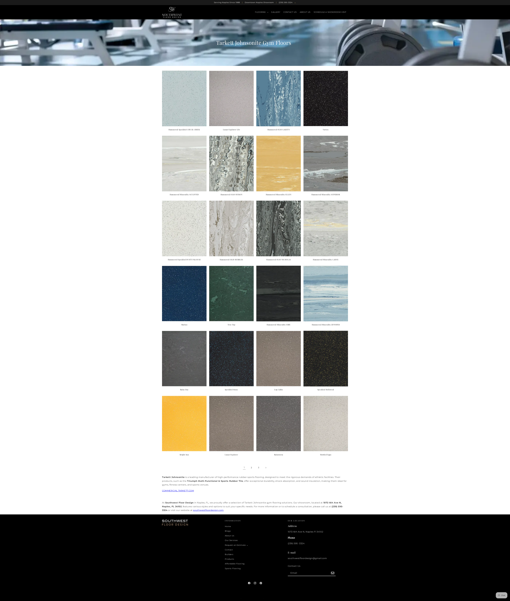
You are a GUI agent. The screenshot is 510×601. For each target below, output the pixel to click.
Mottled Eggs (325, 455)
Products (229, 559)
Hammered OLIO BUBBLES (231, 260)
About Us (229, 535)
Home (228, 526)
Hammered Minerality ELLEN (278, 194)
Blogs (228, 531)
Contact (229, 550)
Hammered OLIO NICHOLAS (278, 260)
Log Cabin (278, 390)
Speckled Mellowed (325, 390)
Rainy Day (184, 390)
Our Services (231, 540)
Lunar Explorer (231, 455)
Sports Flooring (233, 568)
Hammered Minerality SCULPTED (184, 194)
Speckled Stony (231, 390)
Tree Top (231, 325)
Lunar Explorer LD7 (231, 130)
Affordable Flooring (235, 564)
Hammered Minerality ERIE (278, 325)
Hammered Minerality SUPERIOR (325, 194)
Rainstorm (278, 455)
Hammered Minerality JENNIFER (326, 325)
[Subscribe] (333, 573)
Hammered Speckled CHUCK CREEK (184, 130)
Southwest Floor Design (252, 599)
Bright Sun (184, 455)
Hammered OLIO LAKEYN (278, 130)
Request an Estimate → (236, 545)
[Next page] (266, 468)
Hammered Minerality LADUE (326, 260)
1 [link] (244, 467)
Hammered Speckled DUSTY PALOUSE (184, 260)
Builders (229, 554)
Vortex (326, 130)
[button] (261, 12)
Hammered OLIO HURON (231, 194)
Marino (184, 325)
